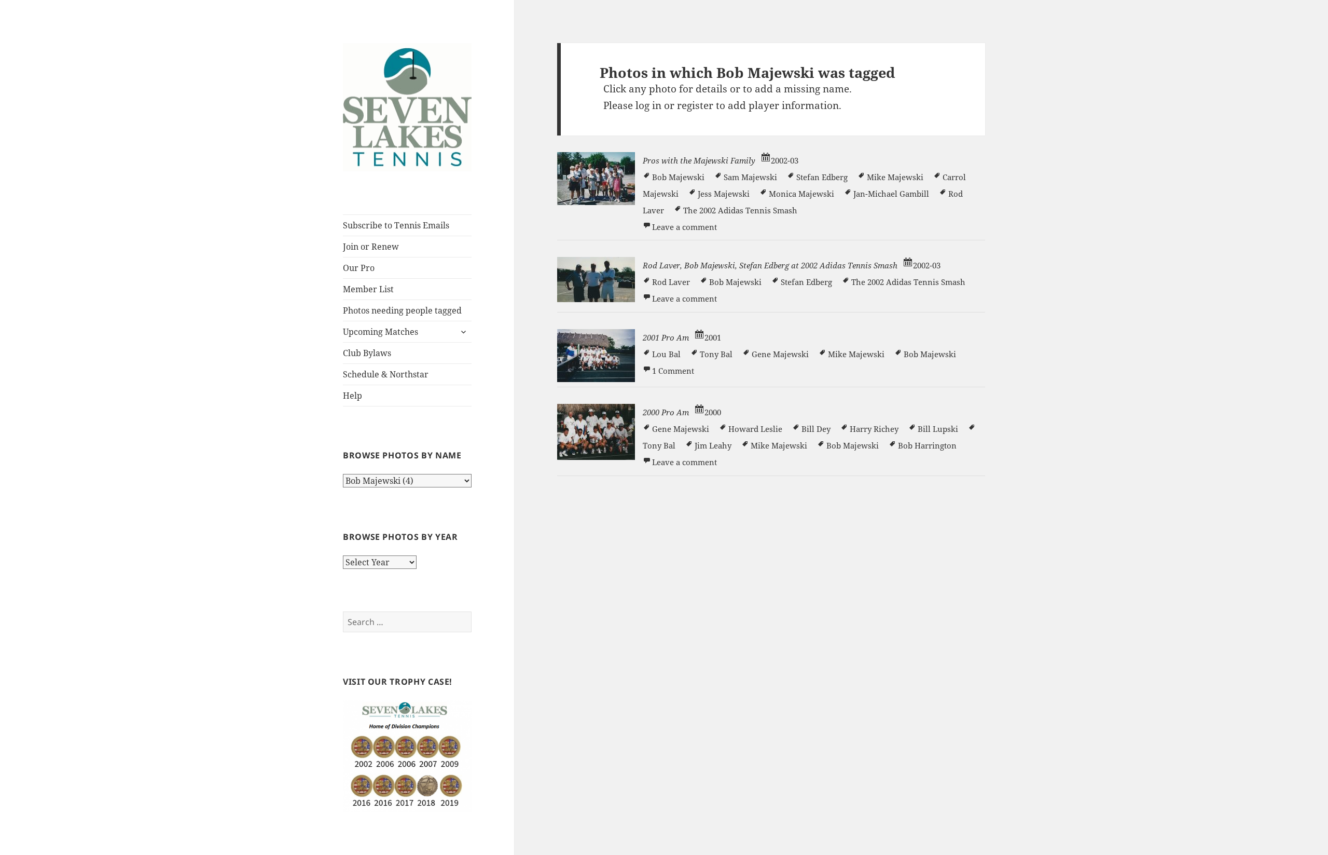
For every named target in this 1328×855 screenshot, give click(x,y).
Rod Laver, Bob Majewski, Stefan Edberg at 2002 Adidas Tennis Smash (770, 265)
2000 (712, 412)
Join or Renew (371, 246)
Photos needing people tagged (402, 310)
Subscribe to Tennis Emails (396, 225)
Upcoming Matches (380, 331)
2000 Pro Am (666, 412)
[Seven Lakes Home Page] (407, 106)
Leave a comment (684, 227)
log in (648, 105)
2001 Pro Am (666, 337)
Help (352, 395)
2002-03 (784, 160)
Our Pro (359, 268)
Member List (368, 289)
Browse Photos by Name (402, 455)
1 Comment (673, 370)
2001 (712, 337)
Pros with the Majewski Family (699, 160)
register (695, 105)
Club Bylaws (367, 353)
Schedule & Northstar (385, 374)
